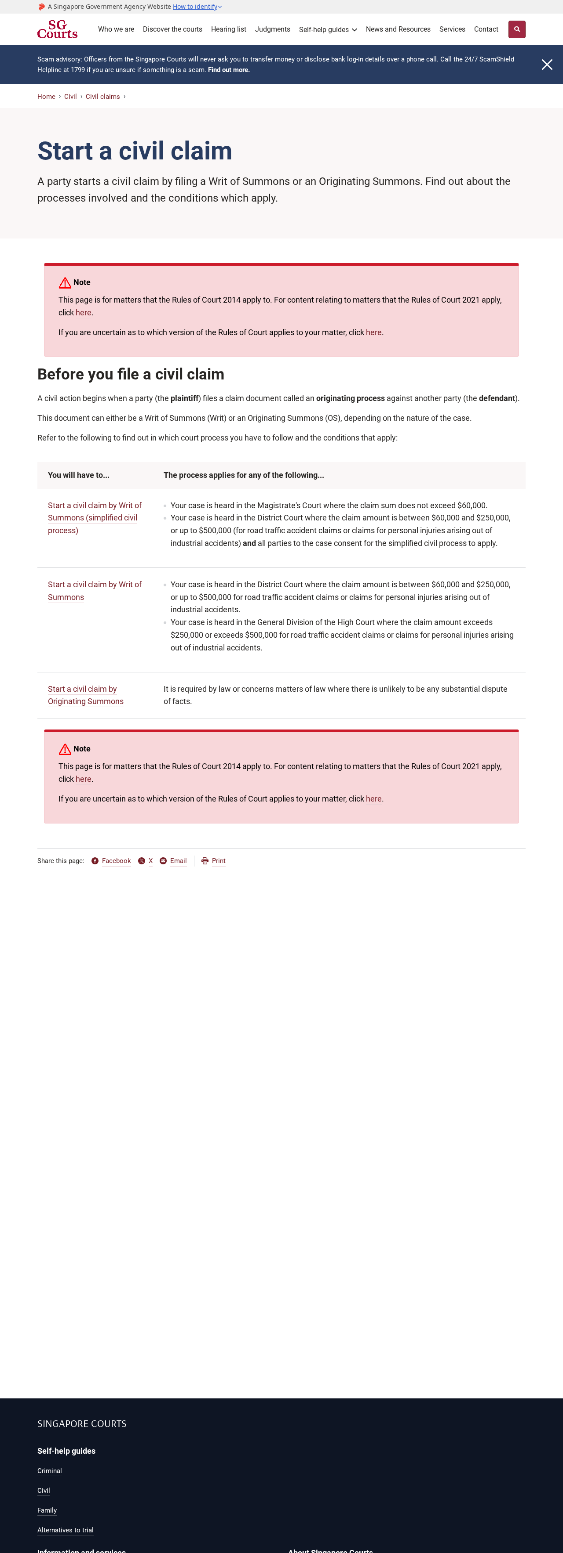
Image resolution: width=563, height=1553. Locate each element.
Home (46, 97)
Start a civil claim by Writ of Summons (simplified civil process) (95, 518)
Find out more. (229, 70)
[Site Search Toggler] (517, 29)
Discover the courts (172, 29)
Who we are (116, 29)
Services (452, 29)
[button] (198, 6)
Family (47, 1510)
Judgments (272, 29)
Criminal (49, 1471)
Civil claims (103, 97)
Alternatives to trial (65, 1530)
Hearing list (228, 29)
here (83, 312)
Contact (486, 29)
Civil (70, 97)
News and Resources (398, 29)
